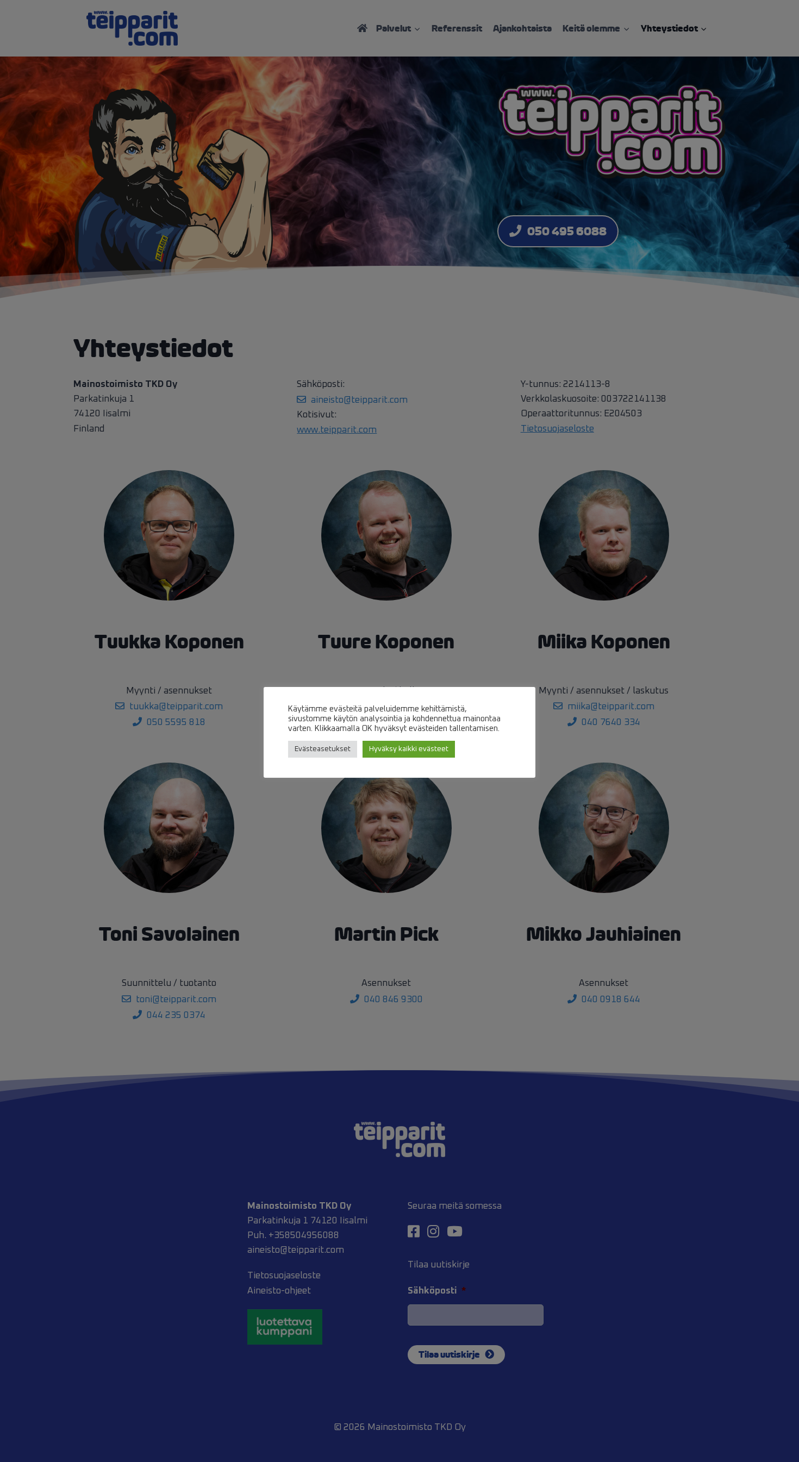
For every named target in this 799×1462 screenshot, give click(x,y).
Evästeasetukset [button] (323, 749)
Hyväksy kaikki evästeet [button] (408, 749)
